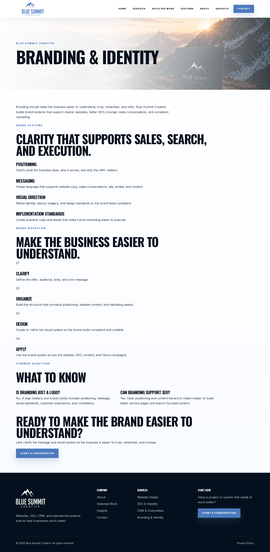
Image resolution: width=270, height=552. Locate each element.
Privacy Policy (245, 543)
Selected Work (163, 8)
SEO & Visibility (147, 504)
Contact (243, 8)
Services (139, 8)
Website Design (147, 497)
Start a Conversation (37, 453)
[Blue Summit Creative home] (33, 8)
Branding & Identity (150, 517)
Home (122, 8)
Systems (187, 8)
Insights (222, 8)
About (204, 8)
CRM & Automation (150, 510)
